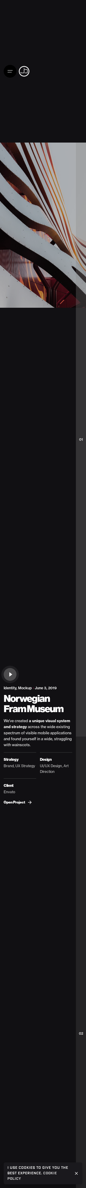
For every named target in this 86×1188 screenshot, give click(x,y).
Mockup (25, 688)
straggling (63, 738)
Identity (10, 688)
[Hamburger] (11, 71)
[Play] (10, 674)
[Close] (76, 1173)
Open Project (14, 802)
